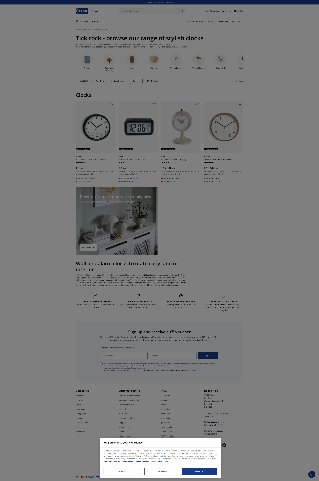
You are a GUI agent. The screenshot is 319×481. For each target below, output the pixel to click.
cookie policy (162, 461)
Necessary (162, 471)
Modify (122, 471)
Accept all (199, 471)
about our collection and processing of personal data (126, 461)
